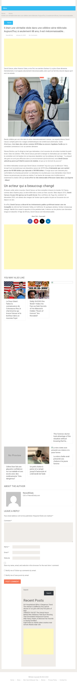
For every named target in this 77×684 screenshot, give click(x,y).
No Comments (33, 35)
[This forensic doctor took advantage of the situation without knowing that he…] (62, 356)
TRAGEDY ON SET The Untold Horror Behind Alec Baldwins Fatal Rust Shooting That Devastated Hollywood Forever (38, 615)
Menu (5, 8)
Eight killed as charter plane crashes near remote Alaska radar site (37, 624)
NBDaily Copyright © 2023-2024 (38, 677)
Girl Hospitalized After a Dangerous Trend (38, 605)
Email (6, 552)
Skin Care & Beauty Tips (30, 680)
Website (7, 558)
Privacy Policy (52, 680)
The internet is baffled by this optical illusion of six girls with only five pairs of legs (37, 609)
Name (6, 547)
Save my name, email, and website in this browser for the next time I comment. (31, 565)
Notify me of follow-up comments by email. (21, 570)
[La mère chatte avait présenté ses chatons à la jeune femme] (62, 450)
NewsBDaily (9, 35)
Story (18, 680)
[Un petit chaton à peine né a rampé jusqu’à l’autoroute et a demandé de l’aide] (38, 455)
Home (3, 13)
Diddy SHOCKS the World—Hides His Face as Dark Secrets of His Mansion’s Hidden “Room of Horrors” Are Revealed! (38, 308)
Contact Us (63, 680)
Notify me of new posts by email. (17, 575)
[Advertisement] (38, 53)
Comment (8, 521)
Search (25, 590)
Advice (43, 680)
